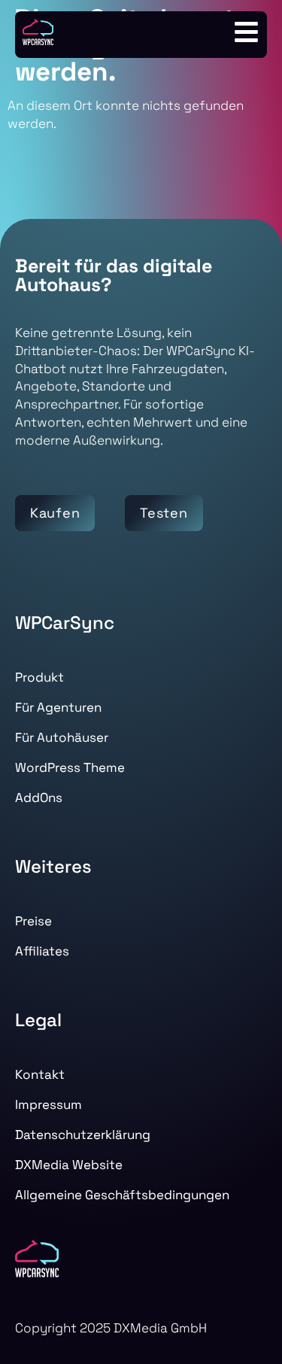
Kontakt (40, 1074)
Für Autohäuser (61, 737)
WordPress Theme (70, 767)
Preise (33, 921)
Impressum (48, 1104)
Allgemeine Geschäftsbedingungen (122, 1194)
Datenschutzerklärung (82, 1134)
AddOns (38, 797)
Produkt (39, 677)
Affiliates (42, 951)
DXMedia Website (69, 1164)
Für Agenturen (58, 707)
